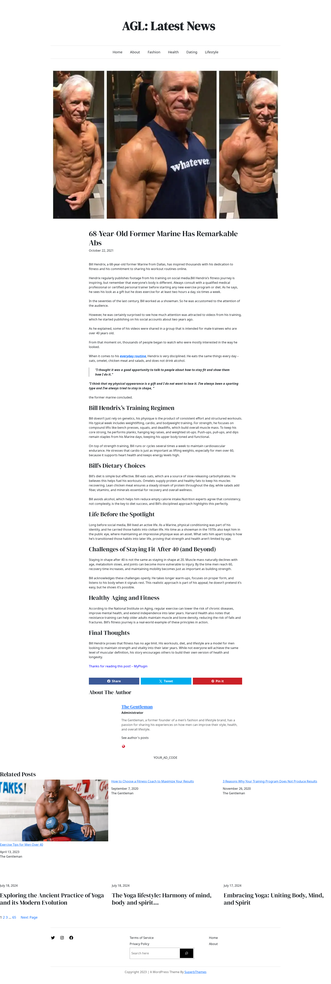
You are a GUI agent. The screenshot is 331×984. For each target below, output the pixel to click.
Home (117, 52)
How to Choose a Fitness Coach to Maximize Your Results (152, 781)
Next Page (29, 917)
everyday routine (133, 356)
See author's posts (135, 738)
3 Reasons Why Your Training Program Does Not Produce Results (270, 781)
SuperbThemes (195, 972)
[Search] (186, 953)
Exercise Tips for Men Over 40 (21, 844)
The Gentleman (137, 706)
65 (14, 917)
